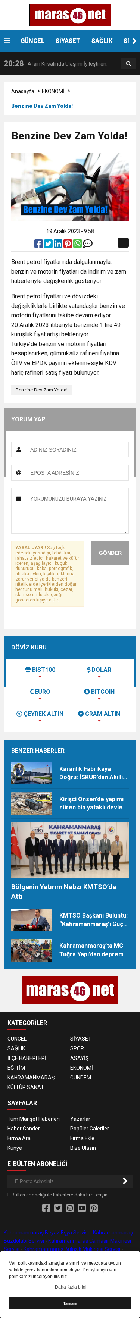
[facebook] (39, 245)
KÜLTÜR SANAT (25, 1087)
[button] (134, 41)
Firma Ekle (82, 1138)
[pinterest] (68, 245)
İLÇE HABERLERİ (26, 1058)
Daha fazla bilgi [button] (71, 1287)
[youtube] (82, 1208)
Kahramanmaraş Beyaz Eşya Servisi (46, 1233)
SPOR (77, 1048)
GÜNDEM (80, 1077)
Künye (14, 1148)
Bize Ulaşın (83, 1148)
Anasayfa (22, 91)
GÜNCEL (32, 40)
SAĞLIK (101, 40)
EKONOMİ (53, 91)
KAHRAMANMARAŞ (31, 1077)
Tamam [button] (70, 1303)
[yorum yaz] (88, 245)
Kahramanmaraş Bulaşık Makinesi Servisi (72, 1249)
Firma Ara (19, 1138)
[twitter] (49, 245)
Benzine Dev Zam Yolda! (42, 390)
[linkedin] (58, 245)
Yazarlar (80, 1119)
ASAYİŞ (79, 1058)
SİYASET (68, 40)
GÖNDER (110, 553)
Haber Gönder (23, 1129)
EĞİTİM (16, 1068)
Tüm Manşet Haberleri (33, 1119)
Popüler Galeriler (89, 1129)
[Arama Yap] (128, 64)
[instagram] (70, 1208)
